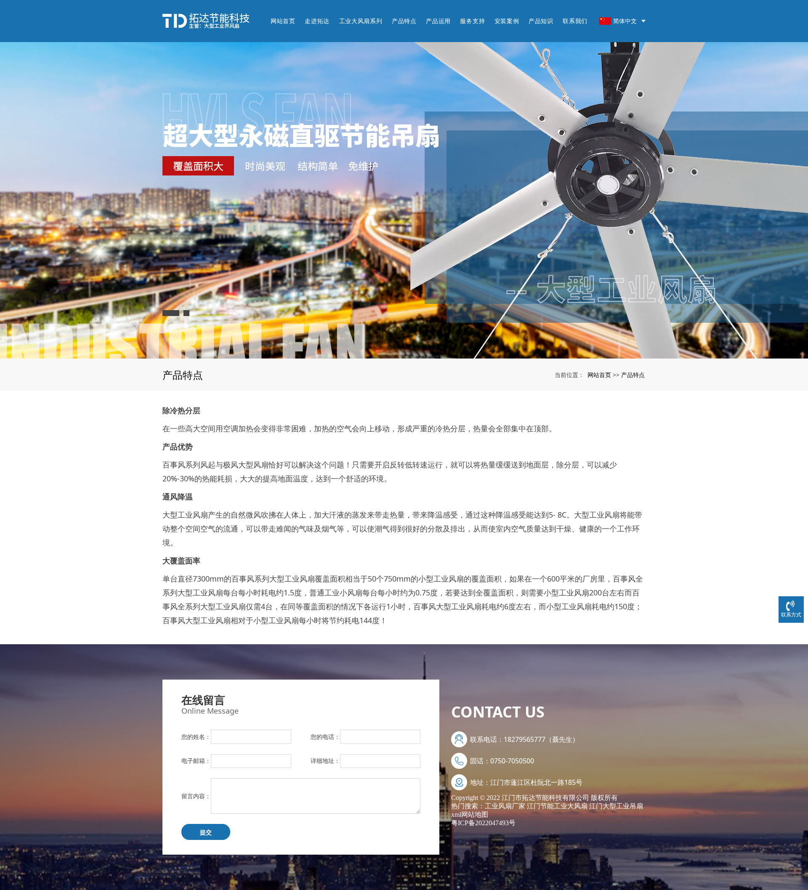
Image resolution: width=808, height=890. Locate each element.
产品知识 (541, 21)
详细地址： (325, 761)
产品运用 (438, 21)
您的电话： (325, 737)
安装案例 (506, 21)
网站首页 (283, 21)
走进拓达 (317, 21)
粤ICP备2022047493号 (483, 822)
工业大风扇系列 (361, 21)
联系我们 (575, 21)
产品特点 (404, 21)
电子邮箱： (196, 761)
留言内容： (196, 796)
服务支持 (472, 21)
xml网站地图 (469, 814)
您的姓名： (196, 737)
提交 (206, 832)
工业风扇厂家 (505, 806)
